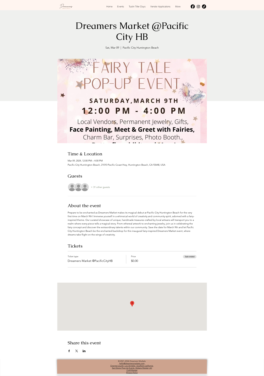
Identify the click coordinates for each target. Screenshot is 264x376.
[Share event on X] (76, 351)
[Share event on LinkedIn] (84, 351)
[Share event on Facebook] (69, 351)
